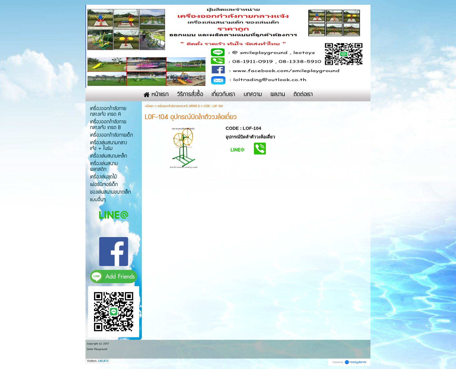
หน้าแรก (149, 106)
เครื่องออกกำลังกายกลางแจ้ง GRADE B (178, 106)
